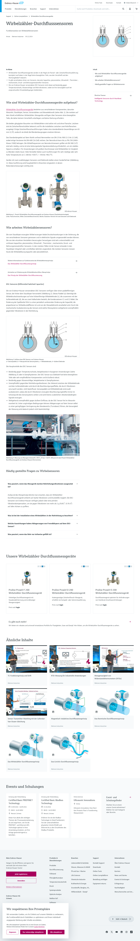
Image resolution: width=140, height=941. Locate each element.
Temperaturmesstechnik (58, 882)
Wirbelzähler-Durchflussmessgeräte (19, 109)
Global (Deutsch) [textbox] (131, 3)
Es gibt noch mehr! (18, 621)
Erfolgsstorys (119, 883)
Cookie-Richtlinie (39, 927)
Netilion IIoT (54, 898)
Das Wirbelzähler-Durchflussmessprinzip (23, 761)
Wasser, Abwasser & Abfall (80, 867)
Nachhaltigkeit (120, 888)
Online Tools (98, 3)
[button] (113, 74)
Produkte (53, 865)
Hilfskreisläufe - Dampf (79, 892)
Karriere (117, 871)
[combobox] (132, 3)
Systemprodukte (55, 890)
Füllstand (53, 874)
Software (53, 902)
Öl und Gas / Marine (78, 871)
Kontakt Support (98, 863)
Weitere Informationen (14, 887)
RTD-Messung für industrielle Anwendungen (68, 675)
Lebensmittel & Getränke (80, 863)
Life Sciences (75, 875)
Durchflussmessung (56, 870)
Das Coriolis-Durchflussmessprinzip (65, 761)
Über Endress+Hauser (122, 863)
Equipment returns (99, 883)
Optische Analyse (55, 894)
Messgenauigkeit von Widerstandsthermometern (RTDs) (108, 677)
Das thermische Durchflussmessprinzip (109, 718)
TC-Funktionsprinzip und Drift (19, 675)
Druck (52, 886)
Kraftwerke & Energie (78, 883)
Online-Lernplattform (21, 16)
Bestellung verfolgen (100, 879)
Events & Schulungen (122, 879)
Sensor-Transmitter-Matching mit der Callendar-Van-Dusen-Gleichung (26, 720)
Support (8, 16)
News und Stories (121, 875)
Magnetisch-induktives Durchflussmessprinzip (69, 718)
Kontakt (118, 3)
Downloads (109, 3)
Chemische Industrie (78, 879)
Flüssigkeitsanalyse (56, 878)
